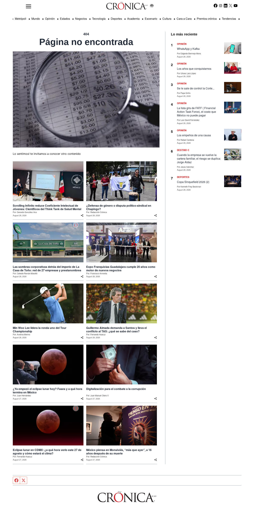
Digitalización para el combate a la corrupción (116, 389)
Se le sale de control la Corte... (195, 88)
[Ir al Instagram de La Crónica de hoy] (220, 5)
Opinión (50, 19)
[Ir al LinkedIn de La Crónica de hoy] (225, 5)
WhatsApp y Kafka (188, 49)
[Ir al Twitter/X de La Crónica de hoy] (230, 5)
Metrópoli (20, 19)
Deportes (116, 19)
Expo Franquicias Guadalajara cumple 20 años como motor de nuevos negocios (120, 268)
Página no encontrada (86, 42)
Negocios (81, 19)
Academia (133, 19)
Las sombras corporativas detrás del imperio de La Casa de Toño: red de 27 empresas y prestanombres (47, 268)
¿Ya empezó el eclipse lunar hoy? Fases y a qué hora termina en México (47, 390)
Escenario (151, 19)
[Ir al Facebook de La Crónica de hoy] (215, 5)
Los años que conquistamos (194, 69)
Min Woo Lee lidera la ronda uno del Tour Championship (39, 329)
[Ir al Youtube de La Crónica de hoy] (235, 5)
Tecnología (99, 19)
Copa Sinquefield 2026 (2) (193, 182)
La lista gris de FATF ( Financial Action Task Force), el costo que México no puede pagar (196, 111)
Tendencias (229, 19)
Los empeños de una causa (194, 135)
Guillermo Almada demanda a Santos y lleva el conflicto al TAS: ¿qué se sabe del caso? (116, 329)
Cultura (166, 19)
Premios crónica (207, 19)
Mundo (35, 19)
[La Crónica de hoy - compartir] (82, 215)
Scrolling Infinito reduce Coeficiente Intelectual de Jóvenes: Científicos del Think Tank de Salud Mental (47, 207)
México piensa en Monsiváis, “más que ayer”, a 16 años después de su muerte (119, 451)
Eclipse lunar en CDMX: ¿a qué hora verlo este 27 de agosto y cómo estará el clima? (47, 451)
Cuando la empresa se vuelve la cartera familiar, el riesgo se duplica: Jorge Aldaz (199, 158)
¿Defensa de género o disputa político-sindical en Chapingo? (118, 207)
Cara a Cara (184, 19)
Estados (65, 19)
